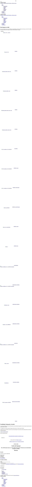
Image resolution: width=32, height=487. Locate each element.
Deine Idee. (16, 450)
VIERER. (16, 109)
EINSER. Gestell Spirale (16, 187)
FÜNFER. (16, 129)
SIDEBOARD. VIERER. (16, 323)
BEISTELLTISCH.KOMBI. (16, 401)
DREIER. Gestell (16, 226)
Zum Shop (2, 31)
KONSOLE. (16, 343)
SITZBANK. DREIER (16, 382)
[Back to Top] (1, 1)
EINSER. (16, 51)
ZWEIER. (16, 70)
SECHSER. (16, 148)
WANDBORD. (16, 265)
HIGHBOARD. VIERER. (16, 362)
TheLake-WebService (16, 475)
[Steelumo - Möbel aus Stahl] (8, 3)
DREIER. (16, 90)
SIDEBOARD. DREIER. (16, 304)
